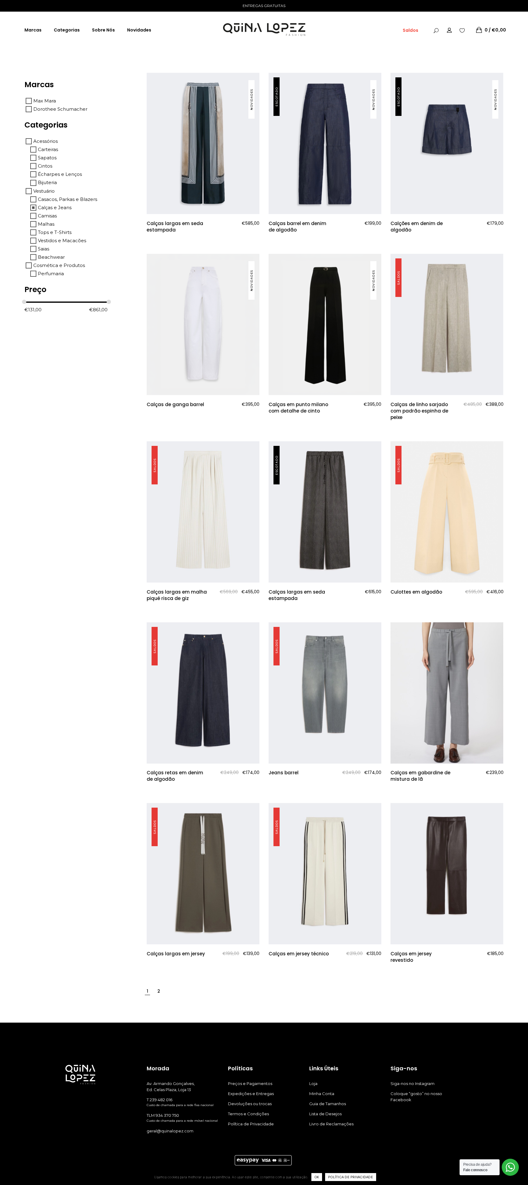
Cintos (45, 166)
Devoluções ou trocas (250, 1103)
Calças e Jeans (55, 207)
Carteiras (48, 149)
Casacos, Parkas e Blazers (67, 199)
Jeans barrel (284, 772)
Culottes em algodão (416, 592)
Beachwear (51, 257)
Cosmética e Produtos (59, 265)
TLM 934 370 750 (163, 1115)
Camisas (47, 216)
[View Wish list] (462, 30)
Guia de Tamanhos (327, 1103)
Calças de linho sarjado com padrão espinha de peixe (419, 410)
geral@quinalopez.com (170, 1130)
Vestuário (44, 191)
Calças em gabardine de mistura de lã (420, 775)
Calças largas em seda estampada (175, 226)
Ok (316, 1177)
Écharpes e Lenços (60, 174)
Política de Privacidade (251, 1123)
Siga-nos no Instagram (413, 1083)
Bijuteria (47, 183)
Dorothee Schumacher (60, 109)
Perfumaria (51, 273)
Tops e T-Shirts (55, 232)
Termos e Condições (248, 1113)
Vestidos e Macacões (62, 240)
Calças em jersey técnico (299, 953)
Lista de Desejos (325, 1113)
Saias (43, 249)
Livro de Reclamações (331, 1123)
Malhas (46, 224)
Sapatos (47, 158)
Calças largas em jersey (176, 953)
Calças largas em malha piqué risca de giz (177, 595)
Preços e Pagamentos (250, 1083)
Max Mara (44, 101)
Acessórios (45, 141)
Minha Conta (321, 1093)
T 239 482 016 (159, 1099)
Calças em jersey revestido (411, 956)
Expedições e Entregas (251, 1093)
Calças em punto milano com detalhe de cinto (298, 407)
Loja (313, 1083)
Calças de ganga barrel (175, 404)
